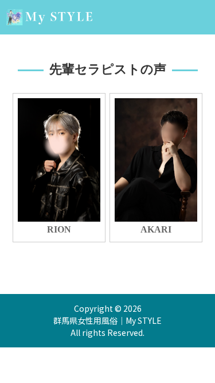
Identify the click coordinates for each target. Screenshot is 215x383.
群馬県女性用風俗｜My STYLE (107, 320)
